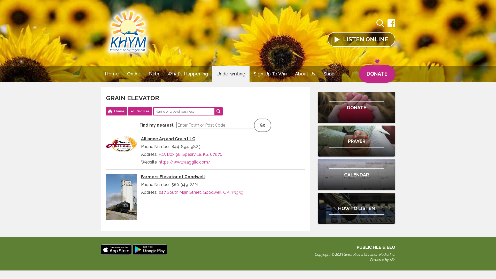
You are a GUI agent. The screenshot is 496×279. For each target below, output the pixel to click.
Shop (329, 73)
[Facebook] (391, 26)
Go (263, 125)
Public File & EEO (376, 247)
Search (218, 111)
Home (112, 73)
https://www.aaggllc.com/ (185, 162)
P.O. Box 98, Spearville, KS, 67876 (190, 154)
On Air (133, 73)
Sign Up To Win (270, 73)
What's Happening (187, 73)
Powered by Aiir (382, 260)
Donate (377, 74)
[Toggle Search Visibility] (380, 24)
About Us (305, 73)
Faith (154, 73)
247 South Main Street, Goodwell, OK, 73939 (201, 192)
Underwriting (230, 73)
